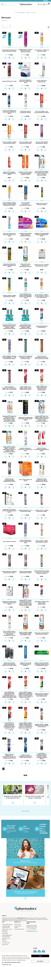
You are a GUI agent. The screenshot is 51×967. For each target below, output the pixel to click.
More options (40, 961)
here (24, 960)
